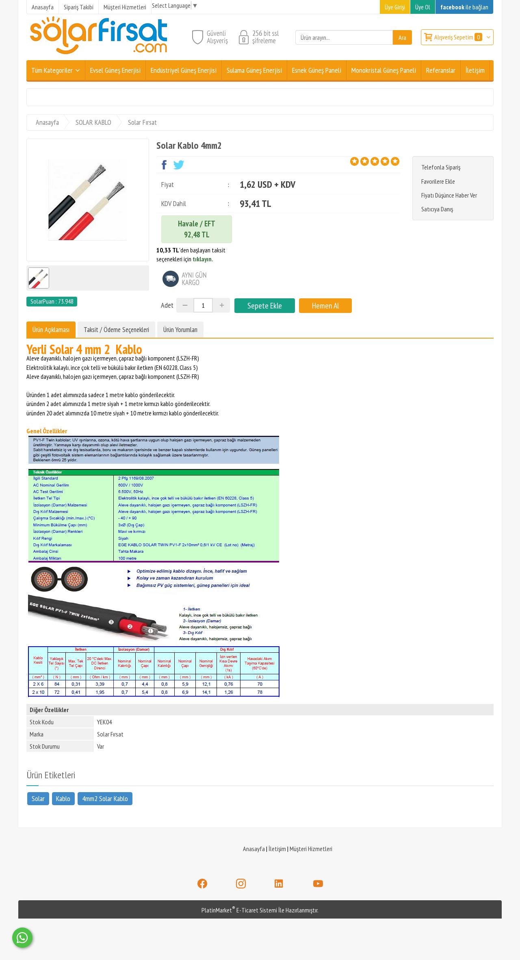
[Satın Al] (325, 305)
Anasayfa (254, 849)
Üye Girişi (395, 7)
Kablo (63, 798)
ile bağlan (464, 7)
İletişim (277, 849)
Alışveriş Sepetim (457, 37)
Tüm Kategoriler (52, 70)
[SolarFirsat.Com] (99, 55)
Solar (38, 798)
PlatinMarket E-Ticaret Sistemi (239, 910)
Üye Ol (422, 7)
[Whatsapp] (22, 937)
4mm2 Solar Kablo (105, 798)
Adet (167, 305)
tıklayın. (203, 259)
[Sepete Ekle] (264, 305)
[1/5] (354, 161)
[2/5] (359, 161)
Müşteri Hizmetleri (311, 849)
